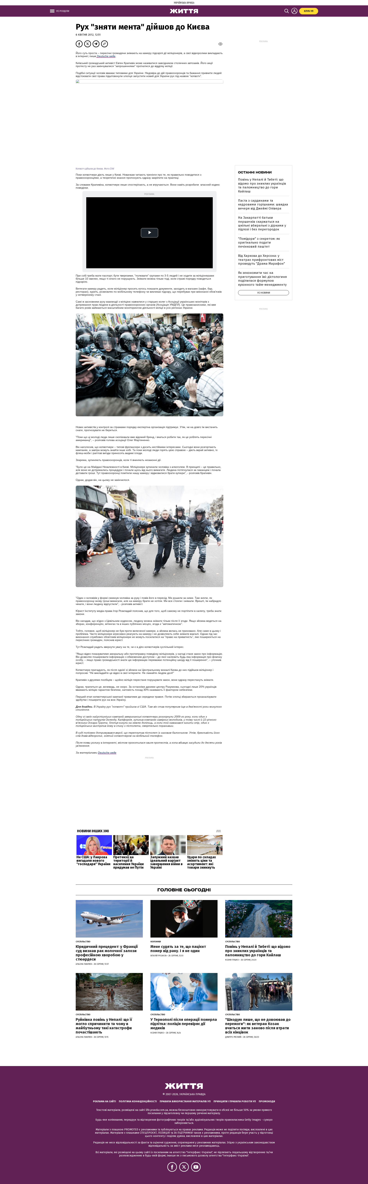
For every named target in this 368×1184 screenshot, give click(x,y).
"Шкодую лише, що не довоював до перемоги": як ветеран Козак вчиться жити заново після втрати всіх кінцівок (258, 1025)
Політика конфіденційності (138, 1101)
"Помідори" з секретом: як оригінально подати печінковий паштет (259, 243)
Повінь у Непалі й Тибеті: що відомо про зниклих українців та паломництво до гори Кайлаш (262, 185)
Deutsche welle (105, 56)
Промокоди (267, 1101)
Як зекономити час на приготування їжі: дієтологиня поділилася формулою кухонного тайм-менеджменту (262, 278)
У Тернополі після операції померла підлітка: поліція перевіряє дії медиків (183, 1023)
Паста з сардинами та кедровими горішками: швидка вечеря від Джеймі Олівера (263, 204)
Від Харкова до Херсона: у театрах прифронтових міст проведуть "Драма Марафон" (261, 260)
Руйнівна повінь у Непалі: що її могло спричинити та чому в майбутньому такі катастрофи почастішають (104, 1025)
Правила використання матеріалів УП (185, 1101)
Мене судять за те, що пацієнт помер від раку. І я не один (178, 948)
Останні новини (255, 172)
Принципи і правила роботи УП (235, 1101)
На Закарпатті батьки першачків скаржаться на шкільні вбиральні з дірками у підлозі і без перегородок (262, 223)
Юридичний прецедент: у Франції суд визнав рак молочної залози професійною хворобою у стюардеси (107, 952)
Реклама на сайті (104, 1101)
